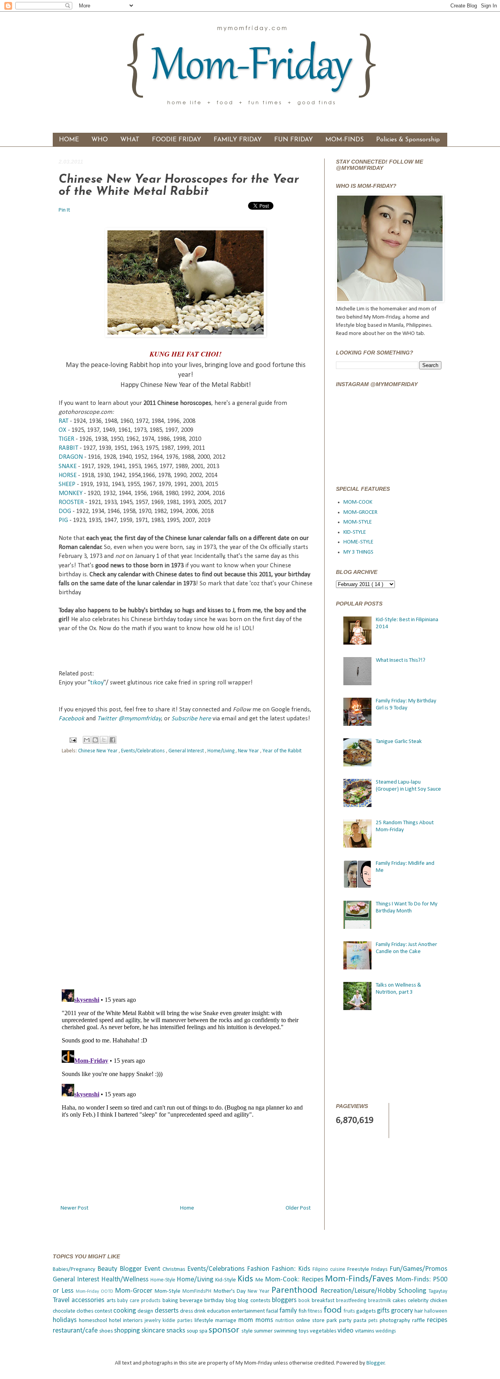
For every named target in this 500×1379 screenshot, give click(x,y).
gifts (384, 1311)
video (346, 1330)
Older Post (298, 1208)
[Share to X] (104, 740)
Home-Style (163, 1280)
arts (112, 1301)
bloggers (285, 1300)
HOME (69, 140)
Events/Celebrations (143, 751)
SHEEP (67, 484)
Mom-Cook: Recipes (295, 1279)
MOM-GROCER (360, 512)
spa (204, 1331)
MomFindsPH (197, 1291)
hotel (116, 1321)
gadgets (366, 1311)
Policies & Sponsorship (408, 140)
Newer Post (74, 1208)
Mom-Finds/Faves (360, 1279)
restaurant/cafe (76, 1330)
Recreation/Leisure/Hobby (359, 1291)
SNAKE (68, 466)
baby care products (139, 1300)
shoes (106, 1331)
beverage (192, 1301)
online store (311, 1321)
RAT (63, 421)
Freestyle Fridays (368, 1269)
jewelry (153, 1320)
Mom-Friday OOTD (95, 1291)
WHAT (129, 140)
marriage (226, 1321)
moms (265, 1320)
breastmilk (380, 1300)
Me (260, 1280)
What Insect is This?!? (400, 660)
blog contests (255, 1301)
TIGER (66, 439)
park (333, 1321)
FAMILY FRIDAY (238, 140)
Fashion (259, 1269)
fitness (315, 1311)
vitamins (365, 1331)
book (304, 1300)
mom (246, 1320)
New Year (249, 751)
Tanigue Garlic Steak (399, 742)
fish (303, 1311)
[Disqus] (185, 873)
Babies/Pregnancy (75, 1269)
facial (272, 1311)
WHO (99, 140)
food (334, 1310)
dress (187, 1311)
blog (232, 1301)
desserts (167, 1311)
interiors (134, 1321)
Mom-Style (168, 1291)
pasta (361, 1321)
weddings (385, 1331)
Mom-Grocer (135, 1291)
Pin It (65, 210)
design (146, 1311)
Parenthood (295, 1290)
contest (104, 1311)
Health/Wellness (125, 1279)
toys (304, 1331)
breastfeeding (352, 1300)
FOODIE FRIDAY (176, 140)
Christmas (174, 1269)
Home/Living (221, 751)
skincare (153, 1330)
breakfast (324, 1301)
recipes (437, 1320)
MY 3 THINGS (358, 552)
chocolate (65, 1311)
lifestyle (205, 1321)
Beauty (108, 1269)
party (346, 1321)
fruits (350, 1311)
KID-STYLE (354, 532)
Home (187, 1208)
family (288, 1311)
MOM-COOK (357, 502)
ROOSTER (71, 502)
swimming (286, 1331)
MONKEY (70, 493)
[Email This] (87, 740)
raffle (419, 1321)
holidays (66, 1320)
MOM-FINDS (344, 140)
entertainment (248, 1311)
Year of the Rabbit (282, 751)
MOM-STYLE (357, 522)
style (247, 1331)
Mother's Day (231, 1291)
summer (264, 1331)
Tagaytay (438, 1291)
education (219, 1311)
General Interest (186, 751)
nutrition (285, 1320)
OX (62, 430)
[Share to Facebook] (112, 740)
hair (419, 1311)
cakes (400, 1301)
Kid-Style (226, 1280)
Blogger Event (141, 1269)
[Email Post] (72, 740)
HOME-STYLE (358, 542)
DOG (65, 511)
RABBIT (68, 448)
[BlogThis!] (95, 740)
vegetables (324, 1331)
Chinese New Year (98, 751)
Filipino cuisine (329, 1269)
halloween (435, 1311)
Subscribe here (191, 719)
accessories (88, 1300)
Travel (62, 1300)
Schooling (413, 1291)
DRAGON (71, 457)
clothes (86, 1311)
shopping (127, 1330)
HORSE (68, 475)
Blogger (375, 1363)
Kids (246, 1279)
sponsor (225, 1330)
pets (374, 1320)
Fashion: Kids (291, 1269)
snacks (176, 1330)
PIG (63, 520)
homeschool (94, 1321)
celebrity (419, 1301)
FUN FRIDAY (293, 140)
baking (171, 1301)
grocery (402, 1311)
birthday (214, 1301)
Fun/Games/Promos (418, 1269)
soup (193, 1331)
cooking (125, 1311)
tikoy (97, 683)
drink (200, 1311)
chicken (438, 1301)
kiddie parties (178, 1320)
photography (396, 1321)
